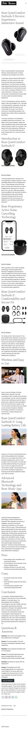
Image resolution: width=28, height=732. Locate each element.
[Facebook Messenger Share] (13, 697)
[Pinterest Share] (9, 697)
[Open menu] (26, 3)
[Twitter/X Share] (6, 697)
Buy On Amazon (6, 175)
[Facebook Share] (3, 697)
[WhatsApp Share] (16, 697)
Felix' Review (5, 726)
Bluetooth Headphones (7, 709)
